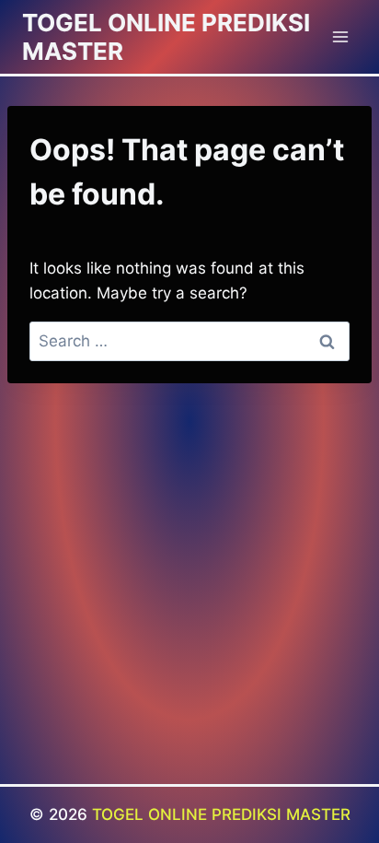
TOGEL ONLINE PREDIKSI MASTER (221, 814)
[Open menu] (340, 36)
